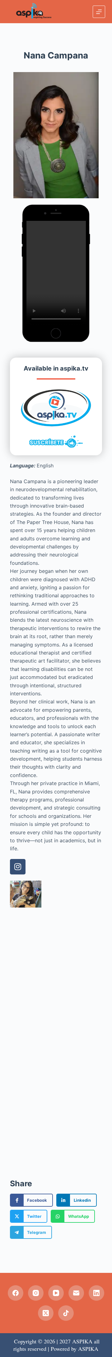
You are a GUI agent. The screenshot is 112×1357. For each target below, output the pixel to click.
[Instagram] (18, 866)
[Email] (76, 1293)
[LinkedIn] (96, 1293)
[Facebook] (15, 1293)
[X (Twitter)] (46, 1313)
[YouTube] (56, 1293)
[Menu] (99, 12)
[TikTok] (66, 1313)
